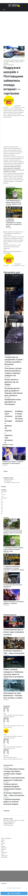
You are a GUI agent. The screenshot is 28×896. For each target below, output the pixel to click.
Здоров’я (3, 846)
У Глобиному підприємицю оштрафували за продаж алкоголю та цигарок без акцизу (14, 222)
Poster (4, 734)
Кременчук (8, 291)
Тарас (4, 713)
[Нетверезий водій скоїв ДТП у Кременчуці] (11, 583)
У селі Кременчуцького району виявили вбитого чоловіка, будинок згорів (13, 202)
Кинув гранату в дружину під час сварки (14, 318)
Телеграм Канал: (9, 825)
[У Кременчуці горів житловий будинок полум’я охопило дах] (11, 529)
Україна (5, 253)
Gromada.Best (17, 105)
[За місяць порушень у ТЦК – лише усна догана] (14, 648)
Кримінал (5, 64)
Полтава (12, 251)
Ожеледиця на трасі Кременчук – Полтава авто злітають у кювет (13, 695)
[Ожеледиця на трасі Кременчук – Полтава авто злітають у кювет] (14, 691)
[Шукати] (7, 9)
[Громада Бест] (14, 5)
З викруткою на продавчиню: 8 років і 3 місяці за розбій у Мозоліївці (13, 284)
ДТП (2, 844)
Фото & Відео (11, 60)
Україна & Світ (4, 855)
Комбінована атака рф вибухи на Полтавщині (14, 350)
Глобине (8, 274)
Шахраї (9, 253)
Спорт (2, 854)
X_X (4, 724)
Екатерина (5, 755)
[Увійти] (23, 9)
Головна (5, 60)
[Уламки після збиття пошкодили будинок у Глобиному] (11, 600)
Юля (4, 745)
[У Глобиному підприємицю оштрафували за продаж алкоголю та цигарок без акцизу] (14, 217)
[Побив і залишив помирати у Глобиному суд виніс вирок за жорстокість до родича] (14, 667)
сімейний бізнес (18, 251)
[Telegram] (1, 868)
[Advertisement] (14, 28)
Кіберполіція (6, 251)
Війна (2, 841)
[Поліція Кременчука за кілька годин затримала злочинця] (14, 627)
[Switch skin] (26, 9)
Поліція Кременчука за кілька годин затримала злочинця (13, 632)
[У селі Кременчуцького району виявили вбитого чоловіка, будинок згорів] (14, 198)
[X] (0, 868)
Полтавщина (11, 64)
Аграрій (3, 840)
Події (2, 851)
